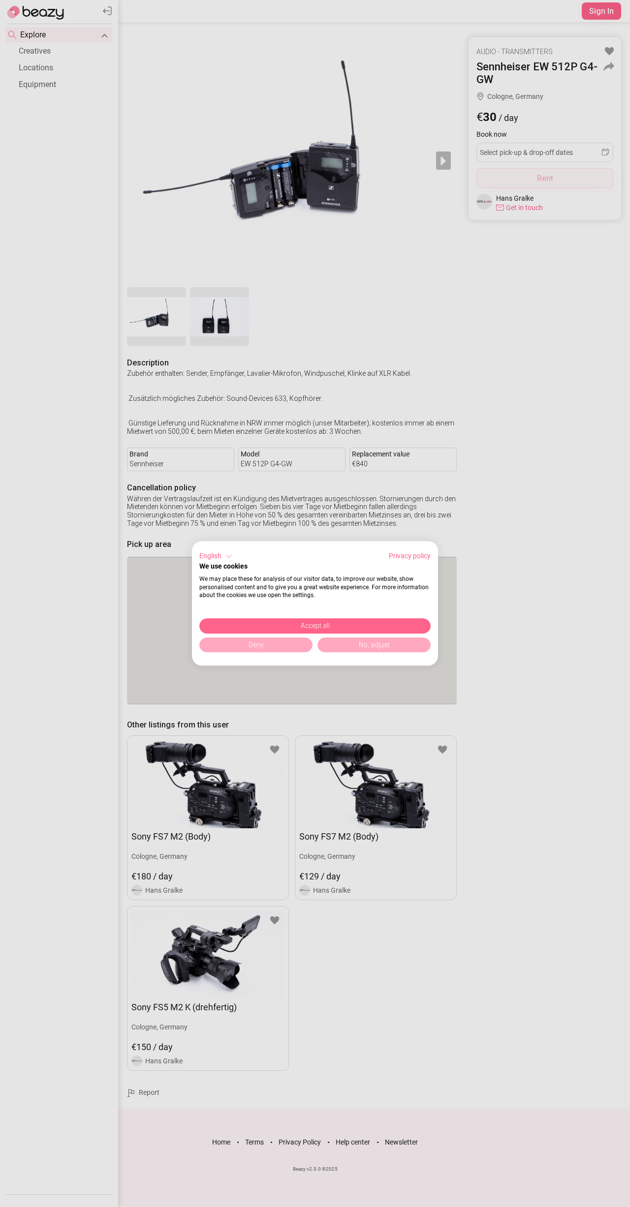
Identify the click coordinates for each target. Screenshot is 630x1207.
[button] (215, 556)
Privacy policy (410, 556)
